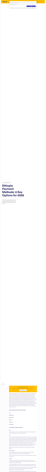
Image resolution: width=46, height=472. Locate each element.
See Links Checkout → (23, 390)
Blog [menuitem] (41, 1)
